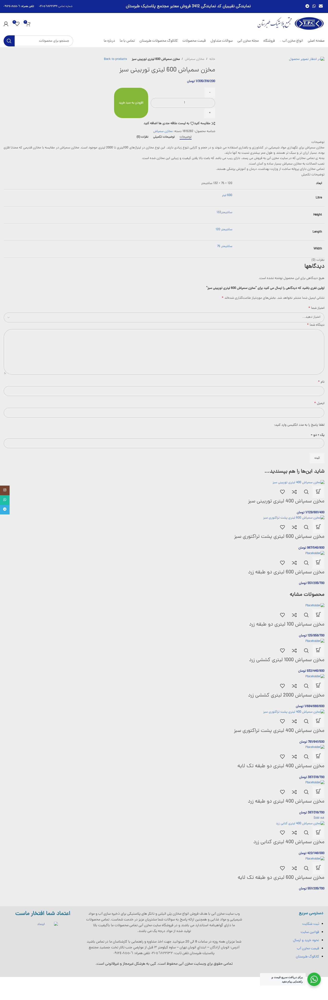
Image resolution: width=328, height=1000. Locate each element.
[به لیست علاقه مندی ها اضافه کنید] (282, 492)
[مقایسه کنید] (294, 492)
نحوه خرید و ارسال (306, 940)
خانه (212, 59)
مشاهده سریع (306, 492)
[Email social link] (320, 6)
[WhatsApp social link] (314, 6)
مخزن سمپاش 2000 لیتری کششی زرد (286, 695)
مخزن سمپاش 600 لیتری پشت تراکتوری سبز (279, 537)
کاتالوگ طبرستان (307, 956)
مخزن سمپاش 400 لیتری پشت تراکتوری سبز (279, 731)
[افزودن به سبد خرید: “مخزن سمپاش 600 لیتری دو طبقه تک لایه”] (318, 868)
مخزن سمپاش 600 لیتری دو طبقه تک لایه (281, 878)
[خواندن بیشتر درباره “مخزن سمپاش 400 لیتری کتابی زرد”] (318, 833)
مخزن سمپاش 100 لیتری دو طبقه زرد (286, 624)
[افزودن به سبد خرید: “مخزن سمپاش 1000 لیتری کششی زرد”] (318, 651)
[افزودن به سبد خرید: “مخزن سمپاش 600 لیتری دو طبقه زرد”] (318, 563)
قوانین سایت (310, 932)
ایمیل (319, 403)
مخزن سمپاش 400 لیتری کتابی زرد (288, 842)
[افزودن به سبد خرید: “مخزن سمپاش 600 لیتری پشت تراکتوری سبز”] (318, 527)
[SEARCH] (9, 40)
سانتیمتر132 (224, 212)
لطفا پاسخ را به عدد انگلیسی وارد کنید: (299, 425)
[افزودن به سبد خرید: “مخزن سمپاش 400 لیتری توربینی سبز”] (318, 492)
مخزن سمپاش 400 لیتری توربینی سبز (286, 501)
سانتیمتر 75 (224, 246)
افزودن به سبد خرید (131, 103)
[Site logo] (290, 23)
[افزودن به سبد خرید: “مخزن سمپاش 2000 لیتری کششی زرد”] (318, 686)
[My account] (6, 24)
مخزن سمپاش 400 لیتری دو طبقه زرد (286, 801)
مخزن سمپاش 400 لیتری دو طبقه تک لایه (280, 766)
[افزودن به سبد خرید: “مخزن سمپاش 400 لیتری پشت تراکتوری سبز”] (318, 721)
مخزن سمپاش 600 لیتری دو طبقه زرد (286, 572)
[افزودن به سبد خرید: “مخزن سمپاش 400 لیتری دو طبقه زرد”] (318, 792)
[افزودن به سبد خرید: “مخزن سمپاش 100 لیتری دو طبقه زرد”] (318, 615)
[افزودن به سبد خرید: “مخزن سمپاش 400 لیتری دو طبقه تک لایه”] (318, 757)
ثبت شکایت (310, 924)
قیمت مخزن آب (308, 948)
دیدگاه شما (315, 325)
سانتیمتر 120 (224, 229)
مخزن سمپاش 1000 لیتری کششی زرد (286, 660)
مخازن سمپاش (194, 59)
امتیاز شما (316, 308)
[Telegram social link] (307, 6)
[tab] (186, 137)
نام (321, 382)
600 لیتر (227, 195)
